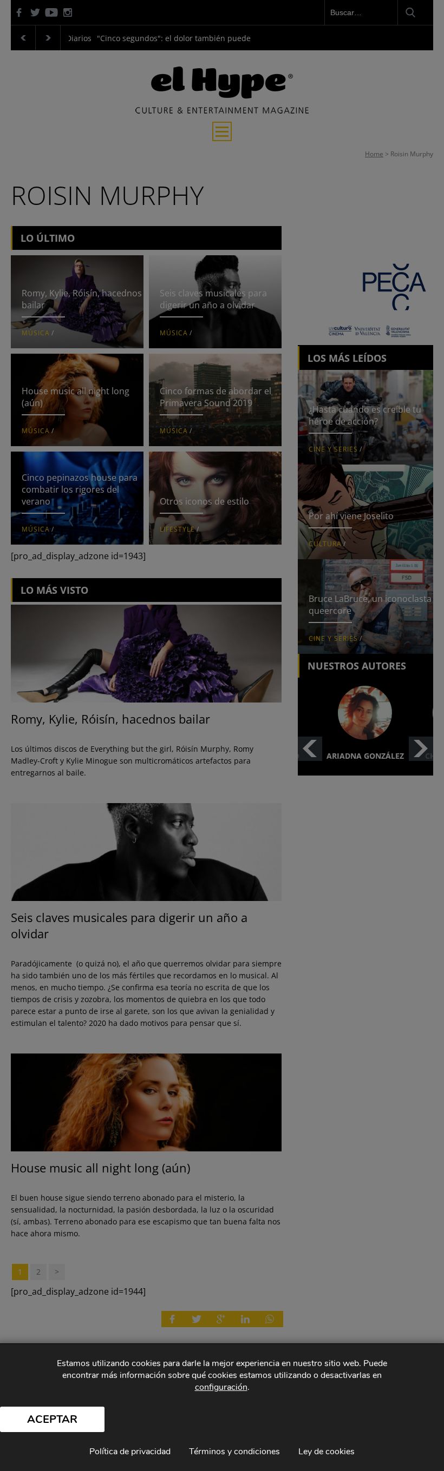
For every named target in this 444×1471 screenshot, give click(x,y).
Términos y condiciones (234, 1451)
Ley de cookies (326, 1451)
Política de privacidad (130, 1451)
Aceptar (52, 1419)
